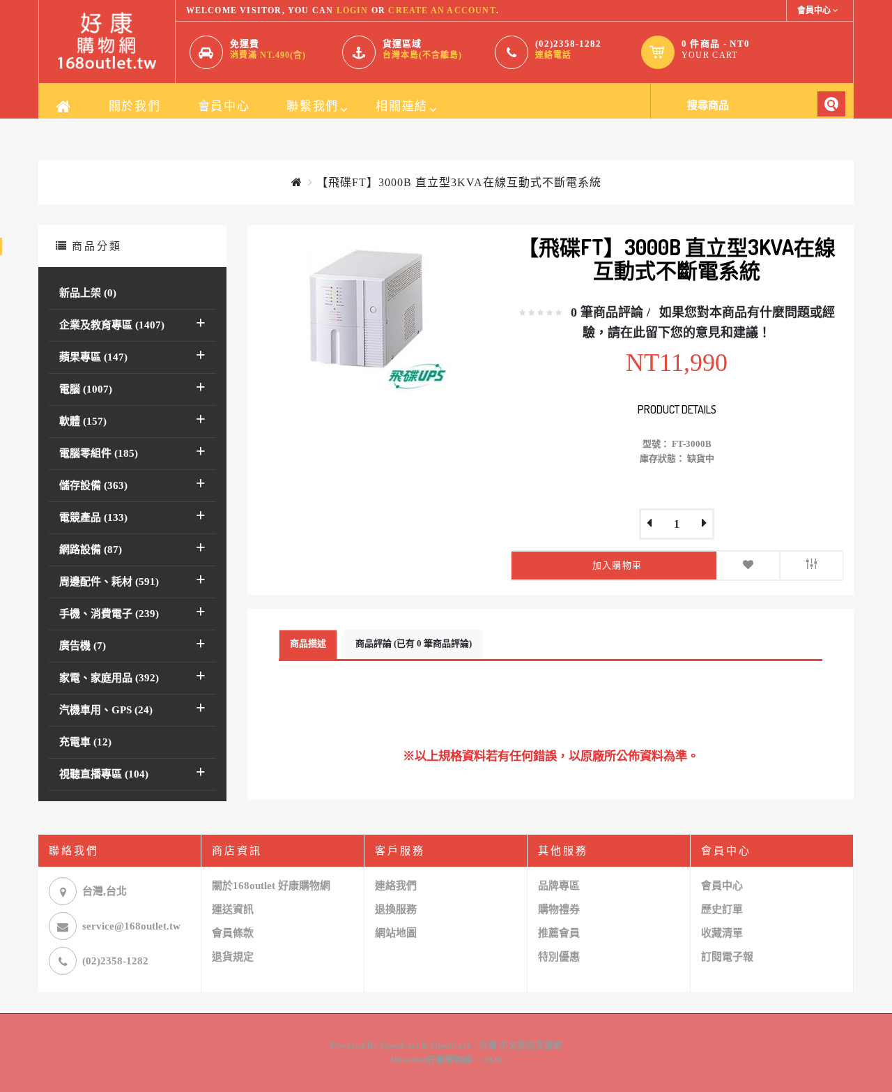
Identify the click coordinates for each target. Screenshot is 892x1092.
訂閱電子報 (727, 956)
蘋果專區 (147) (93, 357)
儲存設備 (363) (93, 485)
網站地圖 (396, 933)
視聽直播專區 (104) (103, 774)
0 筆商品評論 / (610, 312)
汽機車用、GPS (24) (106, 709)
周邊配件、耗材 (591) (109, 581)
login (353, 10)
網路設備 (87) (90, 549)
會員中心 (224, 106)
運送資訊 (233, 909)
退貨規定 (233, 956)
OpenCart (399, 1045)
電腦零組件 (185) (98, 453)
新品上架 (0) (87, 292)
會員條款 (233, 933)
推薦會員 (559, 933)
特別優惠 (559, 956)
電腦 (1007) (85, 389)
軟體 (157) (83, 421)
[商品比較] (811, 565)
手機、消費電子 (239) (109, 613)
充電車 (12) (85, 742)
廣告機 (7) (82, 645)
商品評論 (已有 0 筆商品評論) (413, 643)
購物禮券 (559, 909)
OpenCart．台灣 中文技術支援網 (496, 1045)
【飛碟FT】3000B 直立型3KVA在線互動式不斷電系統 (458, 182)
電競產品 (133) (93, 517)
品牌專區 (559, 885)
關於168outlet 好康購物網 (271, 885)
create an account (441, 10)
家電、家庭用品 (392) (109, 677)
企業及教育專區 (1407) (111, 325)
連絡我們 (396, 885)
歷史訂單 (722, 909)
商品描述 (308, 643)
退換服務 (396, 909)
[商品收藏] (748, 565)
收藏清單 (722, 933)
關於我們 (135, 106)
